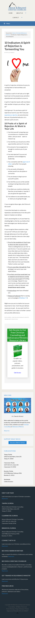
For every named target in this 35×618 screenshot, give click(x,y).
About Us (6, 430)
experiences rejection (11, 115)
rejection (15, 319)
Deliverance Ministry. (18, 426)
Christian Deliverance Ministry (20, 317)
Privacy (27, 609)
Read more (5, 498)
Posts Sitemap (10, 609)
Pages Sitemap (19, 609)
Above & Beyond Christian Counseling (17, 6)
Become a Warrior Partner (17, 442)
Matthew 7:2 (23, 298)
